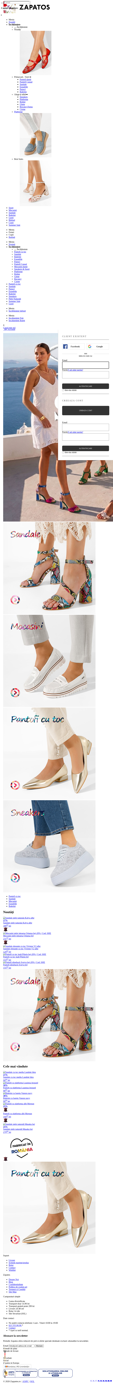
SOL (32, 1381)
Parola (65, 370)
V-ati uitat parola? (75, 370)
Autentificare (85, 386)
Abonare (39, 1346)
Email (64, 360)
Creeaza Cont (85, 410)
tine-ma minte (71, 390)
